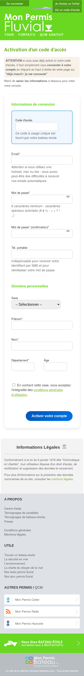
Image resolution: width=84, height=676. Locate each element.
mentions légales (62, 479)
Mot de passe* (20, 192)
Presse (8, 521)
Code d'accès (23, 120)
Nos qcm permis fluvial (18, 576)
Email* (15, 154)
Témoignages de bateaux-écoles (24, 517)
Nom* (15, 339)
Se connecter (14, 3)
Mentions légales (15, 534)
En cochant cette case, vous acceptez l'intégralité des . (41, 390)
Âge (46, 360)
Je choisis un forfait (67, 3)
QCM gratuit (52, 34)
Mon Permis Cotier (27, 599)
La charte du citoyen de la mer (23, 567)
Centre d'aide (12, 508)
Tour (9, 34)
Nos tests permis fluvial (19, 572)
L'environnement (14, 563)
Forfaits (26, 34)
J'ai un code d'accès (67, 10)
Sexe (14, 298)
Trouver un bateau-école (19, 555)
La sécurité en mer (16, 559)
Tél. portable (19, 247)
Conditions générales (17, 530)
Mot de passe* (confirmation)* (30, 227)
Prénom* (17, 319)
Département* (20, 360)
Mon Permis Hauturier (29, 623)
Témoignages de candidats (21, 513)
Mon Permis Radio (27, 611)
